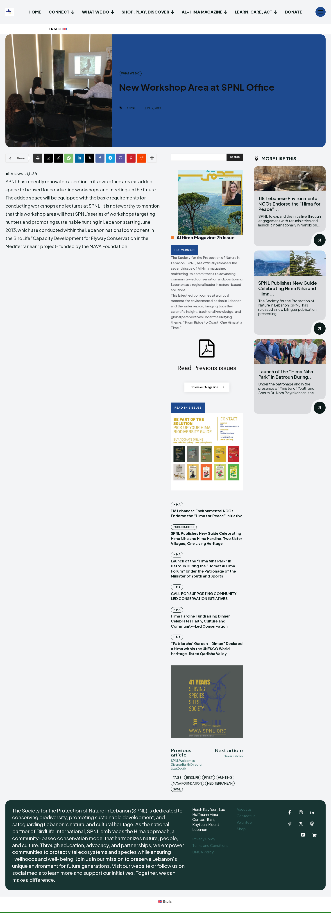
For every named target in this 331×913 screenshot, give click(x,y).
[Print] (37, 158)
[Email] (48, 158)
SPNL (132, 108)
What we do (130, 73)
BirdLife (192, 777)
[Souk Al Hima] (314, 835)
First (208, 777)
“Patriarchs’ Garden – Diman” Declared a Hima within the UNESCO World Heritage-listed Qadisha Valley (207, 648)
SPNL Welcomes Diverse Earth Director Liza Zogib (187, 764)
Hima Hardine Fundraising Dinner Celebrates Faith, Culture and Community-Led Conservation (200, 621)
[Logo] (10, 12)
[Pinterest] (131, 158)
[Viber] (120, 158)
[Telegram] (110, 158)
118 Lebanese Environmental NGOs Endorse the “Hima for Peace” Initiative (207, 513)
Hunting (225, 777)
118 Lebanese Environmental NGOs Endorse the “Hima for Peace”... (289, 203)
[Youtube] (303, 835)
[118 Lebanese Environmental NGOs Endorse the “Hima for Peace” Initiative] (290, 178)
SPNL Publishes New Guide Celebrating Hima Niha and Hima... (287, 288)
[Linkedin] (79, 158)
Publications (183, 527)
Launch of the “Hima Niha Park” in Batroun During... (285, 374)
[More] (152, 158)
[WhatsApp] (68, 158)
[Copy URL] (58, 158)
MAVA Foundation (187, 783)
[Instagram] (300, 812)
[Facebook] (99, 158)
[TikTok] (289, 823)
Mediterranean (220, 783)
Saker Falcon (233, 756)
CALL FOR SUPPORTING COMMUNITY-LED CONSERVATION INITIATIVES (204, 596)
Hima (177, 504)
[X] (89, 158)
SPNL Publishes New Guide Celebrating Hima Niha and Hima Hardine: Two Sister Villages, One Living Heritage (206, 538)
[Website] (312, 823)
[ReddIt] (141, 158)
